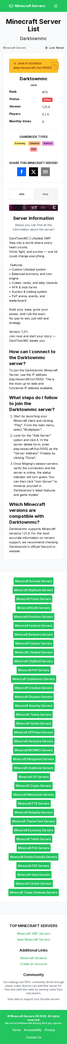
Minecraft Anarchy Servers (33, 705)
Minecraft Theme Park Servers (33, 821)
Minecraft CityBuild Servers (33, 661)
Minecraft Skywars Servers (33, 697)
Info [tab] (21, 194)
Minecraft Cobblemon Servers (33, 679)
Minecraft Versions (33, 958)
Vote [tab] (45, 194)
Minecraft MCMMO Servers (34, 750)
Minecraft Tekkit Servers (33, 839)
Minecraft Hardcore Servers (33, 741)
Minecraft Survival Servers (33, 581)
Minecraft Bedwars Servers (34, 634)
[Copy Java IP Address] (55, 65)
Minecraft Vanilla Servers (33, 723)
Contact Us (33, 1037)
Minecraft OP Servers (34, 777)
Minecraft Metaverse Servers (33, 794)
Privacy (50, 1030)
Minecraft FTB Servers (33, 803)
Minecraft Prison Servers (33, 599)
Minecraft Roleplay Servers (33, 812)
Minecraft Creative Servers (33, 688)
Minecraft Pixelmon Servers (33, 617)
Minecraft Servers (14, 47)
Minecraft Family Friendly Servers (33, 857)
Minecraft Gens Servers (33, 874)
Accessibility (33, 1030)
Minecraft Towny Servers (33, 714)
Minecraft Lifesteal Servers (33, 652)
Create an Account (33, 964)
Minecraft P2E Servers (33, 866)
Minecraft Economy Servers (33, 830)
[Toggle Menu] (56, 6)
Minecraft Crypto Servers (33, 786)
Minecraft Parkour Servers (33, 643)
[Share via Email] (45, 171)
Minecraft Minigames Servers (33, 759)
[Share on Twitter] (33, 171)
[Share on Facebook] (21, 171)
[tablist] (33, 194)
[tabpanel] (33, 384)
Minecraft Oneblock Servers (33, 768)
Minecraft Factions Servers (33, 625)
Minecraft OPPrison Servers (33, 732)
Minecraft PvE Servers (33, 848)
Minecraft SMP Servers (33, 933)
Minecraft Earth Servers (33, 608)
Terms (16, 1030)
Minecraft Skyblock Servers (33, 590)
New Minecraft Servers (33, 939)
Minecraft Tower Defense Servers (33, 892)
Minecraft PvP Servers (33, 670)
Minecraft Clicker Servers (33, 883)
